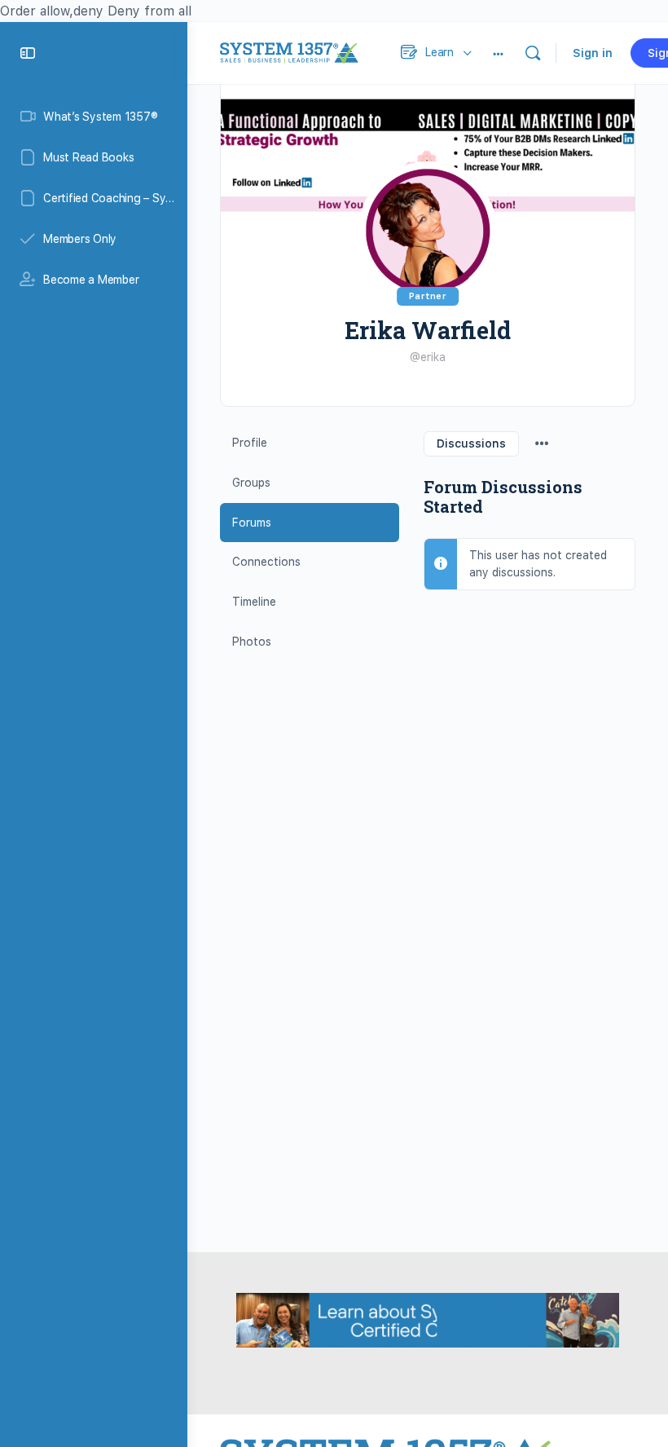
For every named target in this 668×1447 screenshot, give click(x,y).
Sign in (593, 53)
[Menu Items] (542, 441)
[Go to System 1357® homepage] (289, 50)
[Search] (532, 53)
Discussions (471, 443)
